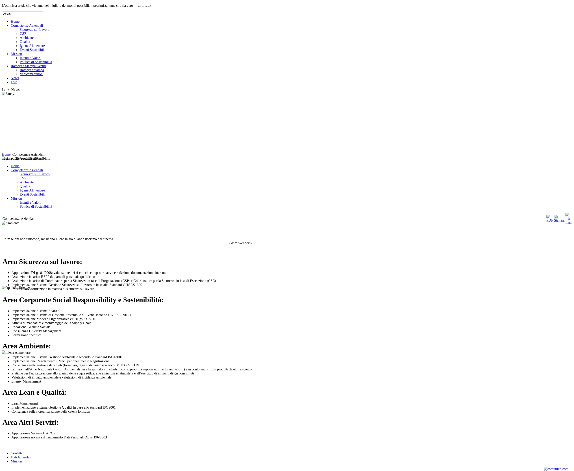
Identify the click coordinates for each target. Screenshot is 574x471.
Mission (16, 461)
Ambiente (27, 38)
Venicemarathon (31, 74)
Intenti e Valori (30, 58)
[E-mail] (568, 222)
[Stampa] (559, 220)
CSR (23, 33)
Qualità (25, 42)
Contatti (16, 453)
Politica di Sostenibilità (36, 62)
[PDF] (549, 220)
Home (15, 21)
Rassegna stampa (32, 70)
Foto (14, 82)
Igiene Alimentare (32, 46)
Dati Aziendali (21, 457)
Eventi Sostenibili (32, 50)
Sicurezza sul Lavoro (35, 29)
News (15, 78)
